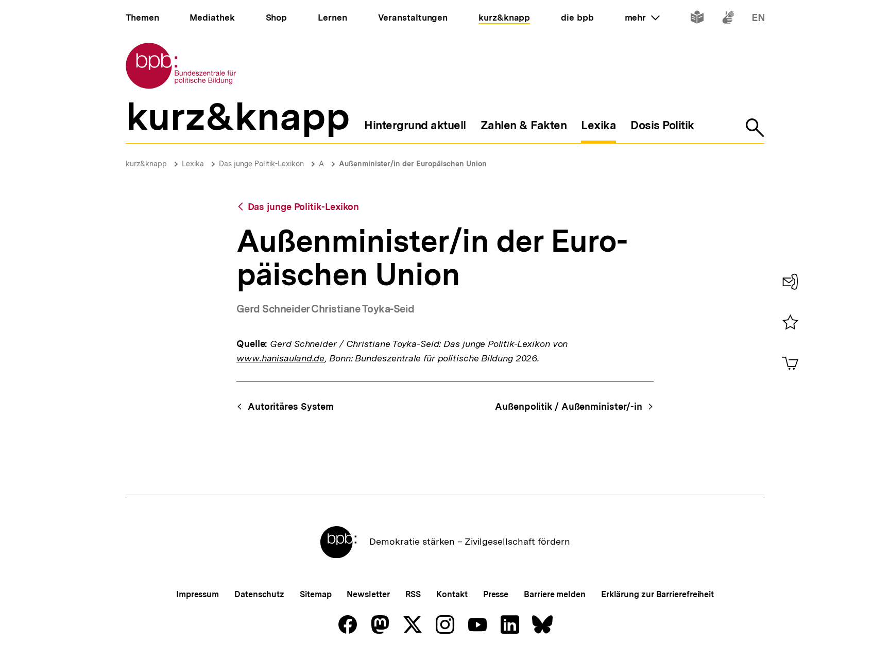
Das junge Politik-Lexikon (261, 164)
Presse (495, 594)
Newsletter (368, 594)
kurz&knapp (146, 164)
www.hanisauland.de (280, 358)
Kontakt (451, 594)
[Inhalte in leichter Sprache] (697, 19)
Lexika (193, 164)
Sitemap (315, 594)
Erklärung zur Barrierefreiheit (657, 594)
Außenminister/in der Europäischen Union (413, 164)
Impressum (197, 594)
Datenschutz (259, 594)
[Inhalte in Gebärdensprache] (728, 19)
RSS (413, 594)
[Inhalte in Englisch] (758, 19)
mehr (642, 17)
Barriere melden (555, 594)
